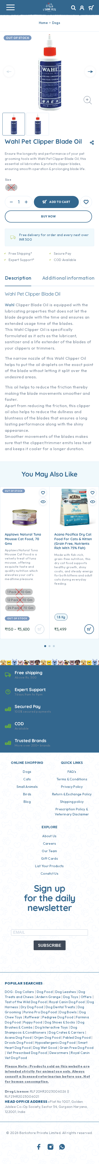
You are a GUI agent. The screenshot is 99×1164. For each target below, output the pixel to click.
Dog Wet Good (45, 1047)
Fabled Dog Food (77, 1037)
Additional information (68, 278)
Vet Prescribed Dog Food (27, 1053)
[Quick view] (43, 502)
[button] (45, 646)
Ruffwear (32, 1017)
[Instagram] (50, 1147)
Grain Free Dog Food (76, 1047)
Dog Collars (24, 992)
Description (18, 278)
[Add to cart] (89, 629)
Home (43, 23)
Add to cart (59, 202)
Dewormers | (60, 1053)
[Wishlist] (86, 202)
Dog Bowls (68, 1012)
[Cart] (91, 8)
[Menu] (10, 7)
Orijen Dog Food (47, 1037)
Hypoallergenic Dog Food (55, 1042)
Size (8, 179)
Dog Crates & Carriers (66, 1032)
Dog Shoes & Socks (60, 1022)
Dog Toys (70, 997)
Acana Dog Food (18, 1037)
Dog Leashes (65, 992)
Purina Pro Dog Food (40, 1012)
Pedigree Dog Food (57, 1017)
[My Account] (82, 8)
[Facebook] (39, 1147)
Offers (86, 997)
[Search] (73, 7)
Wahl (9, 304)
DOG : (9, 992)
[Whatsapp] (62, 1147)
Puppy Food (32, 1022)
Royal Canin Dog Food (67, 1002)
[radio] (61, 617)
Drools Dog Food (18, 1042)
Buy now (48, 216)
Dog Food (45, 992)
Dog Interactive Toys (51, 1027)
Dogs (56, 23)
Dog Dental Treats (60, 1007)
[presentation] (9, 71)
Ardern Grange (48, 997)
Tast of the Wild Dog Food (26, 1002)
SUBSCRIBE (49, 945)
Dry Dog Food (32, 1007)
